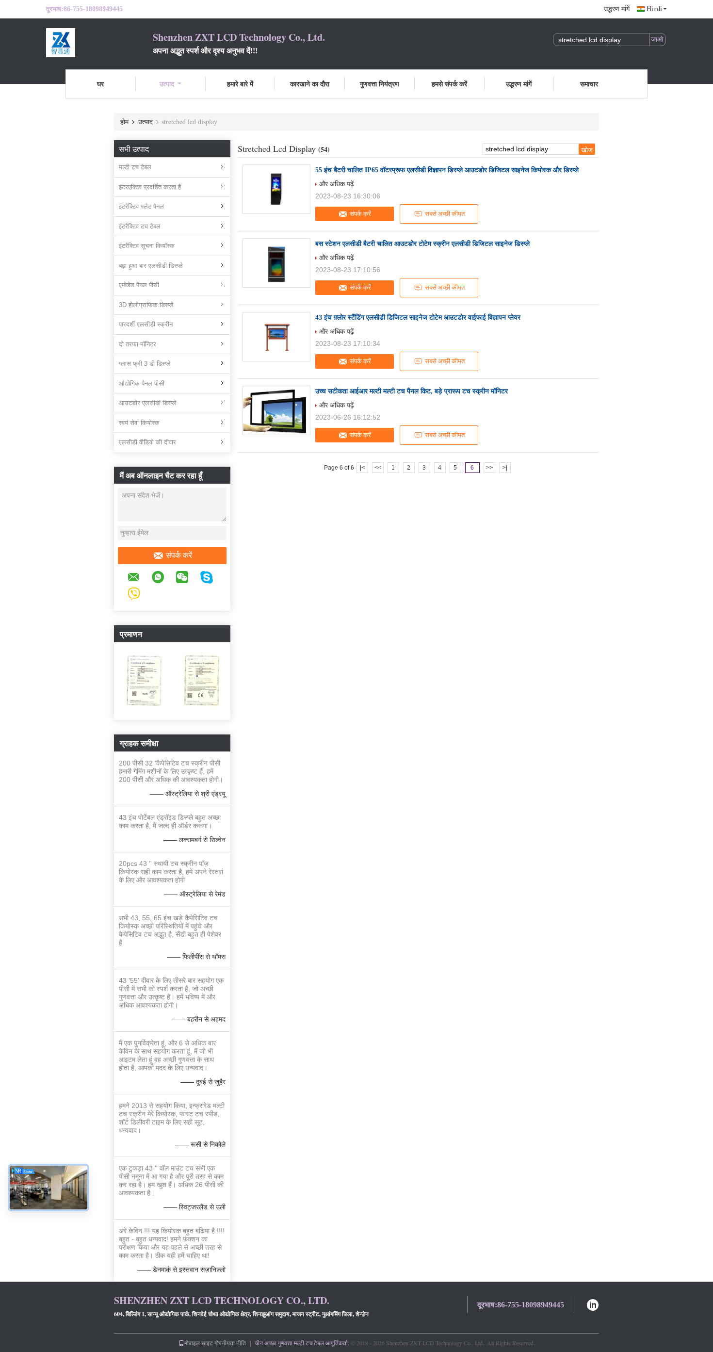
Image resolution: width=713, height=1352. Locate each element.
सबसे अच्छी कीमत (445, 213)
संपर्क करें (179, 555)
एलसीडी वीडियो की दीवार (147, 442)
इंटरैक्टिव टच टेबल (140, 226)
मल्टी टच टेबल (135, 167)
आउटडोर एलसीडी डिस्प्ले (148, 403)
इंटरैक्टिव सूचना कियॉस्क (147, 245)
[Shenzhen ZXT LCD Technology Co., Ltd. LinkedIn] (592, 1303)
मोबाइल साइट (198, 1343)
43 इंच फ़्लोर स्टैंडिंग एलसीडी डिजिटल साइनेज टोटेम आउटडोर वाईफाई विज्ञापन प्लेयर (417, 317)
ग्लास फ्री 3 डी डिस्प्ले (145, 363)
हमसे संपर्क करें (449, 84)
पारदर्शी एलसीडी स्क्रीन (146, 324)
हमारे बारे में (240, 84)
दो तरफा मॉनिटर (137, 344)
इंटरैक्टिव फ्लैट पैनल (141, 206)
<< (377, 467)
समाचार (589, 84)
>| (504, 467)
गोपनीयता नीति (230, 1343)
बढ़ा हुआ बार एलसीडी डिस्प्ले (151, 265)
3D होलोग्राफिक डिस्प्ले (146, 305)
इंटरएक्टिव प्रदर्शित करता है (150, 187)
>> (489, 467)
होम (124, 121)
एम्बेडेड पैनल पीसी (139, 285)
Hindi (654, 9)
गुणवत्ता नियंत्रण (379, 84)
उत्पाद (167, 84)
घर (100, 84)
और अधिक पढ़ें (336, 184)
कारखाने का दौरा (309, 84)
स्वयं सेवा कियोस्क (139, 422)
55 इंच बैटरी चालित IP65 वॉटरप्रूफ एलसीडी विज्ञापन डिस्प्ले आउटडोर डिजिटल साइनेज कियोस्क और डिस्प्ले (447, 170)
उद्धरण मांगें (617, 9)
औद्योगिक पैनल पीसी (141, 383)
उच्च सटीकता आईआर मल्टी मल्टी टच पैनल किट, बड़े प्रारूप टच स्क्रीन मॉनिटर (411, 391)
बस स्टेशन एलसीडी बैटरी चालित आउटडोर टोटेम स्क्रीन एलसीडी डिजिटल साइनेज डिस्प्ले (422, 243)
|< (362, 467)
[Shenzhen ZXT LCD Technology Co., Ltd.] (99, 42)
